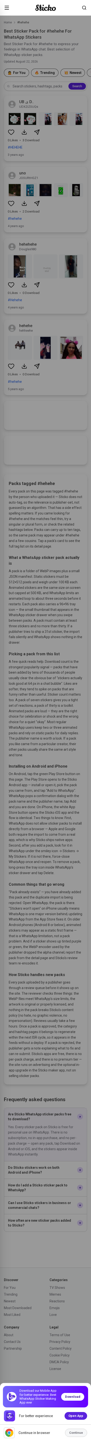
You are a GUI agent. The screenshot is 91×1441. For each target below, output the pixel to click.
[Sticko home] (45, 7)
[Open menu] (7, 8)
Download (72, 1396)
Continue (76, 1432)
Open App (75, 1416)
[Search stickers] (84, 8)
